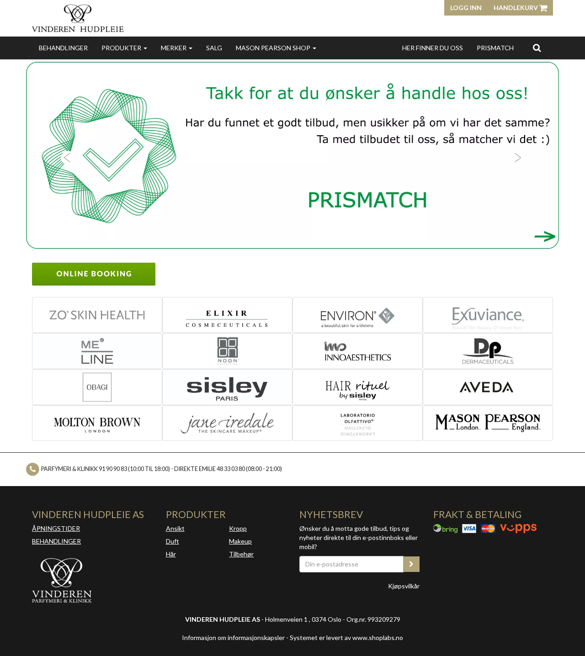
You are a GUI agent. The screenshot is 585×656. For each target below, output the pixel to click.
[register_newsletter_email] (411, 564)
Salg (214, 48)
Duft (172, 541)
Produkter (122, 48)
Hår (171, 554)
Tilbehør (241, 554)
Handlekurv (516, 7)
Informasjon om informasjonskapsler (233, 637)
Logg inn (466, 7)
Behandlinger (63, 48)
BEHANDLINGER (56, 541)
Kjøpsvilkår (404, 586)
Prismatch (495, 48)
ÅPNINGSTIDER (56, 528)
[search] (536, 47)
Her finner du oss (432, 48)
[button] (65, 155)
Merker (174, 48)
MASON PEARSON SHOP (274, 48)
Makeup (240, 541)
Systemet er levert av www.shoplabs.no (346, 637)
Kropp (238, 528)
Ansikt (175, 528)
